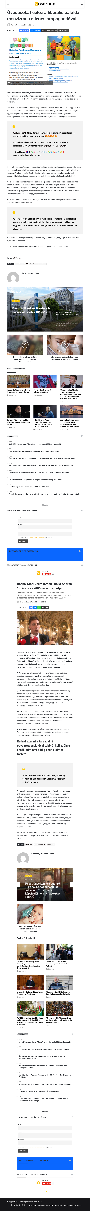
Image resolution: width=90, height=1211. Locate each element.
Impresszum (32, 1205)
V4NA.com (17, 258)
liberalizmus (33, 264)
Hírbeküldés (41, 1205)
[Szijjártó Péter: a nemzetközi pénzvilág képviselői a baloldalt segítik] (18, 411)
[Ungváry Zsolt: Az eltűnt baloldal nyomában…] (45, 381)
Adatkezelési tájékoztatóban (36, 537)
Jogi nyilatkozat (69, 1205)
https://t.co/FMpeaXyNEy (55, 146)
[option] (45, 309)
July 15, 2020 (35, 155)
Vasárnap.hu (38, 1202)
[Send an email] (24, 25)
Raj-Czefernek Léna (17, 25)
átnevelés (18, 264)
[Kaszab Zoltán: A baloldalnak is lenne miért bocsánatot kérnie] (18, 381)
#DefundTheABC (20, 133)
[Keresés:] (82, 4)
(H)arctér (15, 301)
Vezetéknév (21, 524)
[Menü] (8, 4)
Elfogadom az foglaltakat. (36, 537)
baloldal (25, 264)
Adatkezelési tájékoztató (54, 1205)
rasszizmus (42, 264)
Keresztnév (21, 531)
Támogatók (78, 1205)
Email (19, 518)
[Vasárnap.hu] (45, 4)
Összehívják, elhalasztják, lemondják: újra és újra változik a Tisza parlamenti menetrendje (31, 310)
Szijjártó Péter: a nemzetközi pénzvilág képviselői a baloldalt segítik (18, 422)
